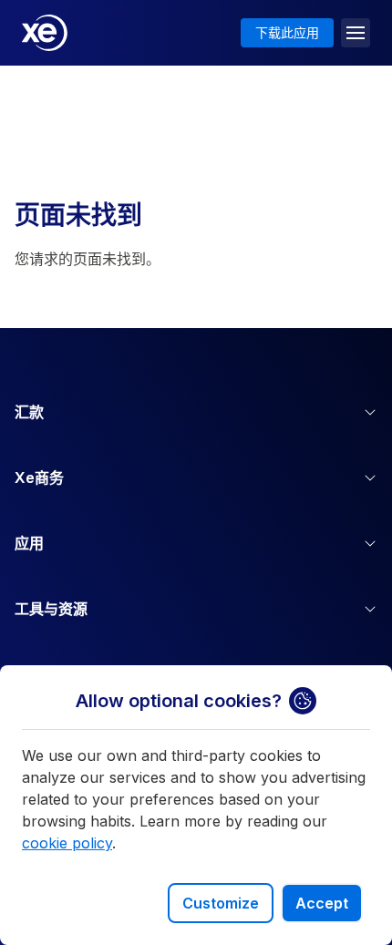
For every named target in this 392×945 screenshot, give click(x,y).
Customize (220, 903)
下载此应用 (287, 32)
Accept (321, 903)
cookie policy (67, 843)
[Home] (44, 33)
